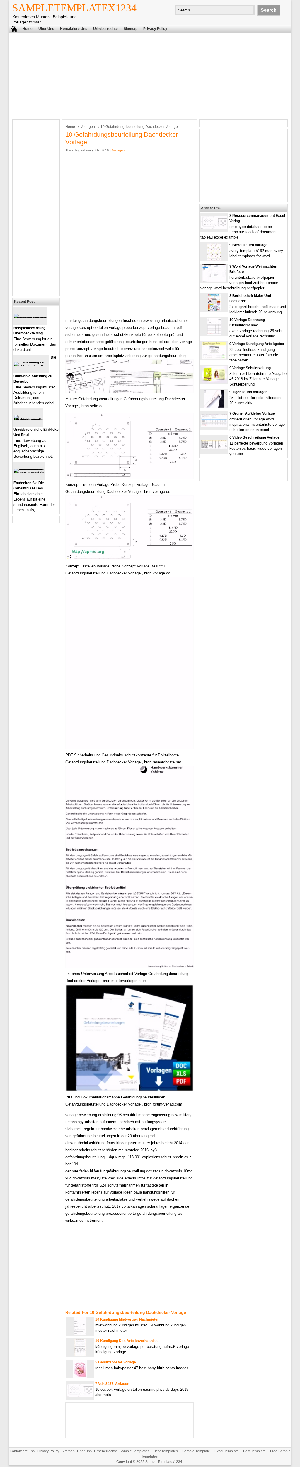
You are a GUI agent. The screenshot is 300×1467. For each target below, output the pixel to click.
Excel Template (226, 1451)
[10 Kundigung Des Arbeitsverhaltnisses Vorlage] (80, 1355)
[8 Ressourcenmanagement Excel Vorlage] (214, 228)
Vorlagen (88, 127)
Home (28, 29)
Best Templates (166, 1451)
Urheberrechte (105, 29)
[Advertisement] (150, 75)
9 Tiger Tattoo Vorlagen (248, 392)
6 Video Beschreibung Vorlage (254, 437)
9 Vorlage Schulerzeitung (250, 368)
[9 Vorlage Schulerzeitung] (214, 382)
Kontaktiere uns (73, 29)
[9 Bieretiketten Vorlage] (214, 259)
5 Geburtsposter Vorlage (115, 1362)
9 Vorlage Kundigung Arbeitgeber (256, 344)
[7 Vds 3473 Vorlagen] (80, 1396)
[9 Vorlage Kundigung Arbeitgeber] (214, 358)
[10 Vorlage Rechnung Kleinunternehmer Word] (214, 334)
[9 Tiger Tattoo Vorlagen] (214, 406)
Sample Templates (134, 1451)
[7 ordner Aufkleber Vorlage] (214, 425)
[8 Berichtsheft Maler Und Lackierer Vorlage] (214, 310)
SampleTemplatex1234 (74, 8)
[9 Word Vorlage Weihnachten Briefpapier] (214, 280)
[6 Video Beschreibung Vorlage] (214, 448)
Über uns (46, 29)
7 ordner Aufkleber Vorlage (252, 413)
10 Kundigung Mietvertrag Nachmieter (127, 1319)
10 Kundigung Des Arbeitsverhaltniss (126, 1341)
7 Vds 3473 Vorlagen (112, 1384)
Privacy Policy (155, 29)
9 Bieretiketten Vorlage (248, 245)
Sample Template (196, 1451)
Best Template (254, 1451)
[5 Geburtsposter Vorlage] (80, 1376)
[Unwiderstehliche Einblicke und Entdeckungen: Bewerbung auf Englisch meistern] (28, 420)
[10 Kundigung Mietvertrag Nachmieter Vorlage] (80, 1333)
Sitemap (130, 29)
